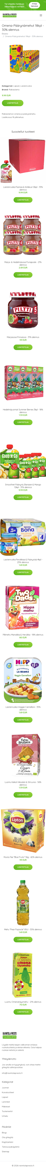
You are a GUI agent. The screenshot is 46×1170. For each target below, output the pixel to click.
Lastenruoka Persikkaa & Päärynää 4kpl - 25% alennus (23, 561)
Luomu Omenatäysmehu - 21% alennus (23, 1002)
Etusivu (5, 33)
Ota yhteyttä (7, 1137)
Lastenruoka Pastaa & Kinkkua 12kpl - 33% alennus (23, 188)
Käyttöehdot (7, 1142)
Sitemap (5, 1151)
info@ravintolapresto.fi (12, 1073)
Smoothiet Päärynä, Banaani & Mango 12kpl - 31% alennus (23, 486)
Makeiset (6, 1106)
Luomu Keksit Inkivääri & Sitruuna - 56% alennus (23, 783)
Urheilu (5, 1116)
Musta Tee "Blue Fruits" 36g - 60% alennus (23, 857)
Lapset (16, 86)
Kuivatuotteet (8, 1092)
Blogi (4, 1132)
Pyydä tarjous (34, 5)
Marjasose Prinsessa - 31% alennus (23, 337)
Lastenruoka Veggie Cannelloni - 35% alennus (23, 708)
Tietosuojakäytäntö (10, 1147)
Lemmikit (6, 1102)
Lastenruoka (26, 86)
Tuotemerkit (7, 1111)
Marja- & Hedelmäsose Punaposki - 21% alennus (23, 263)
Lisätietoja (12, 103)
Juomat (5, 1087)
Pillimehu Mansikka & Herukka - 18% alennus (23, 634)
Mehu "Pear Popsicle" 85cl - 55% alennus (23, 929)
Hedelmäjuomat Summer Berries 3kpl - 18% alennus (23, 411)
